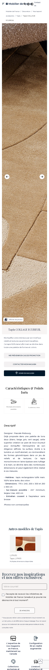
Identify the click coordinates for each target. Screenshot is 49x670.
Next (41, 176)
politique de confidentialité (22, 628)
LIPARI (13, 555)
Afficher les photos (13, 319)
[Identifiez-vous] (32, 4)
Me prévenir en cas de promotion (24, 355)
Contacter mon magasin (24, 364)
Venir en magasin (26, 373)
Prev (7, 176)
